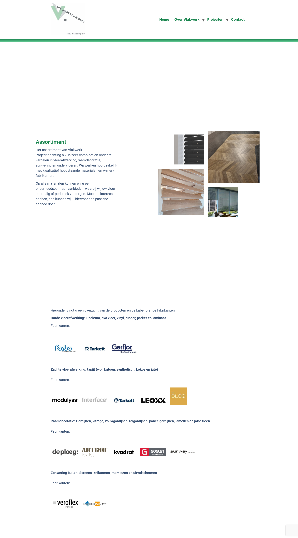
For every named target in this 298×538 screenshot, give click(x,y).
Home (164, 19)
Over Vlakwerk (187, 19)
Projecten (215, 19)
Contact (238, 19)
